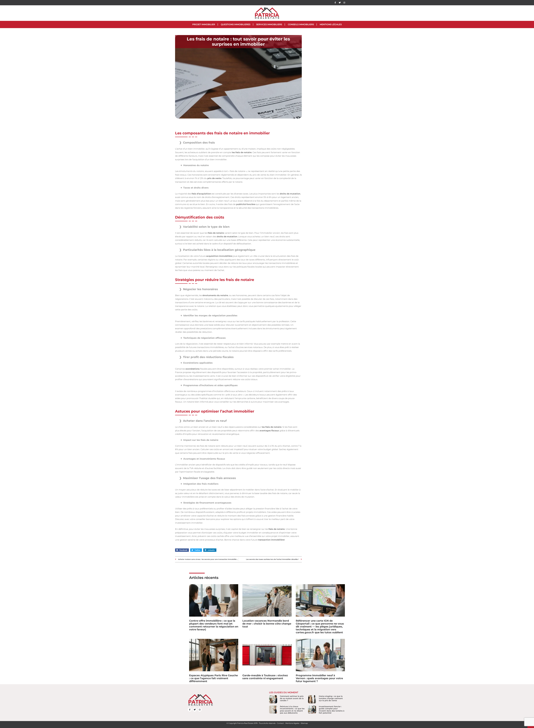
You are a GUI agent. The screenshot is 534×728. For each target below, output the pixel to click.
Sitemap (304, 723)
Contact (280, 723)
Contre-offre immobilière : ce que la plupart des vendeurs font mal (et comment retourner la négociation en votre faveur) (213, 625)
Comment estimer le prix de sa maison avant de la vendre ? (292, 698)
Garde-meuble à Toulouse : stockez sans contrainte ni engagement (265, 677)
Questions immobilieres (235, 24)
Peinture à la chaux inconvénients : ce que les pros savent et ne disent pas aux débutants (292, 709)
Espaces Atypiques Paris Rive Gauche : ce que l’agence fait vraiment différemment (213, 678)
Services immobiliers (269, 24)
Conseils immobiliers (301, 24)
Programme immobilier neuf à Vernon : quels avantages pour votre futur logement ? (319, 678)
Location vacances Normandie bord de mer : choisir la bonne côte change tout (266, 623)
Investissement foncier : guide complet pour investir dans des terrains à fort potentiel (331, 709)
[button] (182, 550)
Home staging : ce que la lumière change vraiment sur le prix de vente (331, 698)
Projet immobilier (203, 24)
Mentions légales (331, 24)
